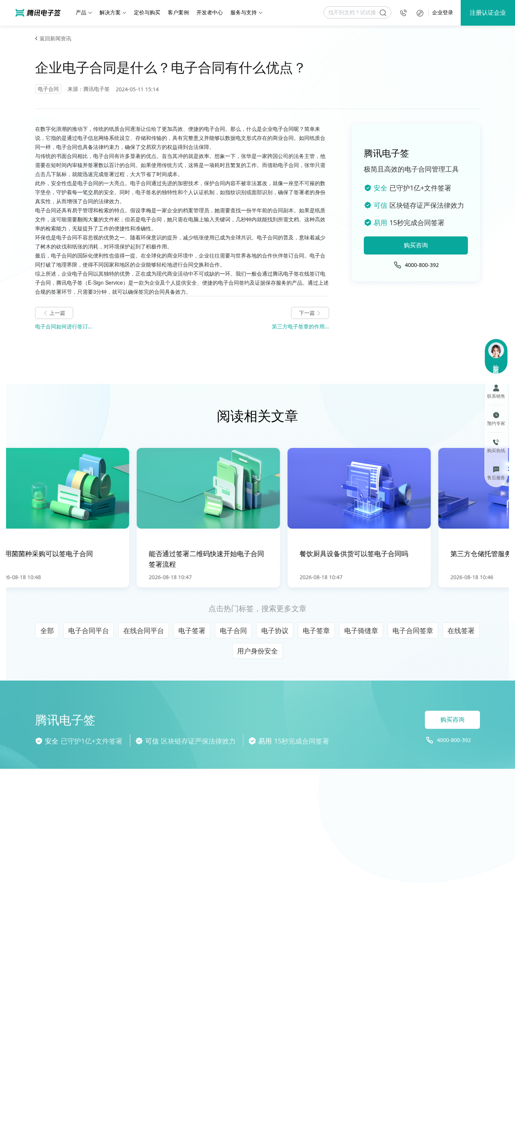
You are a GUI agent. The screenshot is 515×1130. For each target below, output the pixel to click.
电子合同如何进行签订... (63, 326)
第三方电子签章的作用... (300, 326)
